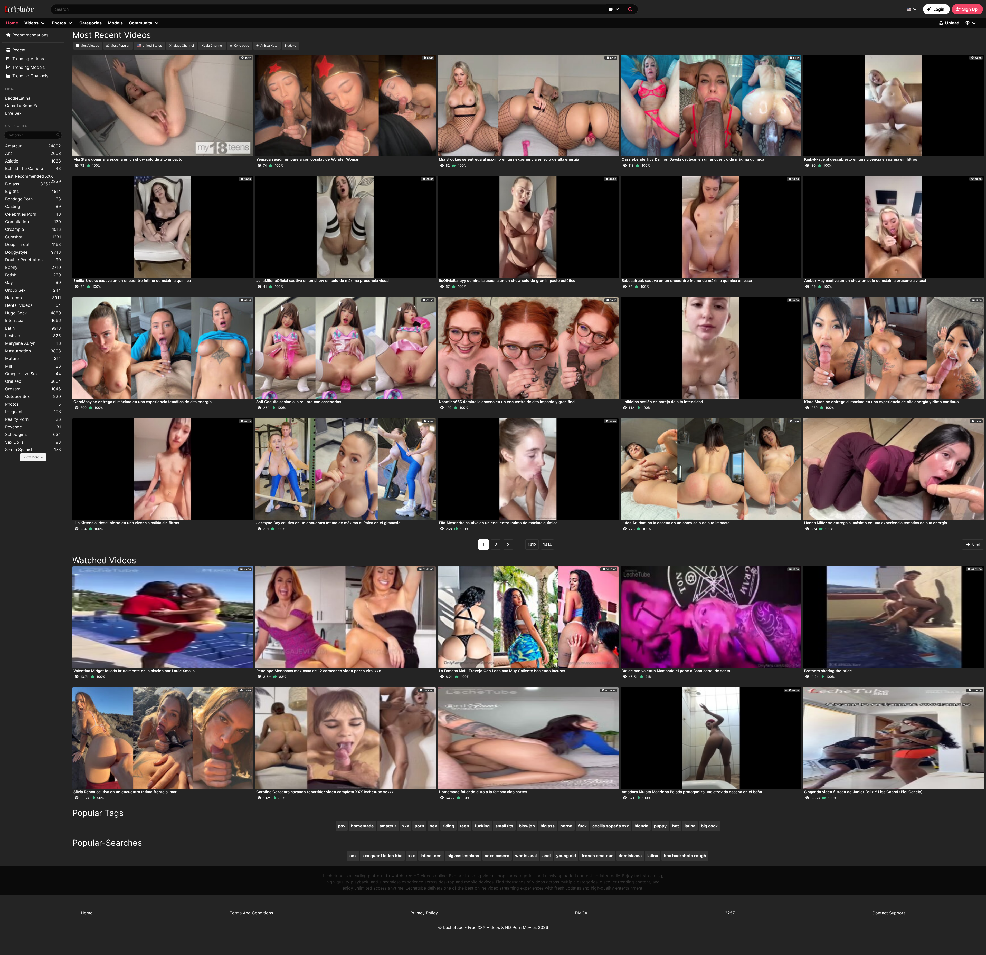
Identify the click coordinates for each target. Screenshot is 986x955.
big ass (548, 825)
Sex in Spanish (33, 449)
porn (419, 825)
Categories (90, 22)
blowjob (527, 825)
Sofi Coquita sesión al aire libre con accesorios (298, 401)
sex (433, 825)
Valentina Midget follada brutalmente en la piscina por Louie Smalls (134, 670)
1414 (547, 544)
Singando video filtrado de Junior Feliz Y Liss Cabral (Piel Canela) (863, 792)
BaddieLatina (17, 98)
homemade (362, 825)
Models (115, 22)
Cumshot (33, 237)
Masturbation (33, 351)
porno (566, 825)
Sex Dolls (33, 442)
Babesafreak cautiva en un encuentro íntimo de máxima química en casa (687, 280)
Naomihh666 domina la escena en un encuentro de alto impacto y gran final (507, 401)
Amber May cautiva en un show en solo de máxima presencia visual (865, 280)
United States (152, 45)
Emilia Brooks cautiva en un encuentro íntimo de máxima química (132, 280)
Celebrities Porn (33, 214)
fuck (582, 825)
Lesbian (33, 335)
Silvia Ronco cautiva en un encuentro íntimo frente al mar (125, 792)
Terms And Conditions (251, 912)
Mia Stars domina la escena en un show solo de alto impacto (127, 159)
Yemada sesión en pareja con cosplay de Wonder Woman (307, 159)
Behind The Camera (33, 168)
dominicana (630, 855)
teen (464, 825)
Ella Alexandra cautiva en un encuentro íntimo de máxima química (498, 523)
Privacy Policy (424, 912)
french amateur (597, 855)
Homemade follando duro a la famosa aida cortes (483, 792)
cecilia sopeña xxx (610, 825)
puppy (660, 825)
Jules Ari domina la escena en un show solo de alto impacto (676, 523)
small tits (504, 825)
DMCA (581, 912)
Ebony (33, 267)
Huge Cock (33, 313)
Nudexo (290, 45)
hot (675, 825)
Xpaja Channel (212, 45)
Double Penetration (33, 259)
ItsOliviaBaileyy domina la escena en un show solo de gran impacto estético (507, 280)
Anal (33, 153)
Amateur (33, 145)
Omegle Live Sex (33, 373)
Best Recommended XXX (33, 177)
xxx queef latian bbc (382, 855)
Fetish (33, 275)
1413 (532, 544)
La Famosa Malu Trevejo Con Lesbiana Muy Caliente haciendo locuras (502, 670)
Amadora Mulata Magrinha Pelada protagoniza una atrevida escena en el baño (692, 792)
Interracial (33, 320)
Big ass (28, 183)
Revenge (33, 426)
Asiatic (33, 161)
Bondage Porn (33, 199)
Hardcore (33, 297)
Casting (33, 206)
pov (341, 825)
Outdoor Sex (33, 396)
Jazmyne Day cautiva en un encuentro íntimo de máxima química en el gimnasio (328, 523)
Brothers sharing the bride (828, 670)
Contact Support (888, 912)
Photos (33, 404)
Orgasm (33, 388)
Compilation (33, 221)
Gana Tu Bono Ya (22, 105)
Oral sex (33, 381)
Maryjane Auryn (33, 343)
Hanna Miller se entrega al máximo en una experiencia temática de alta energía (875, 523)
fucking (482, 825)
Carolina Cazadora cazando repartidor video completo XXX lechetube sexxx (325, 792)
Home (12, 22)
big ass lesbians (463, 855)
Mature (33, 358)
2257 (730, 912)
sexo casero (497, 855)
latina (690, 825)
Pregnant (33, 411)
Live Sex (13, 113)
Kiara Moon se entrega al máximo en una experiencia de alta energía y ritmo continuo (881, 401)
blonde (641, 825)
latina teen (431, 855)
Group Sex (33, 290)
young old (566, 855)
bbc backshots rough (685, 855)
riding (448, 825)
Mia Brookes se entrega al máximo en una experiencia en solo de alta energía (509, 159)
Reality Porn (33, 419)
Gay (33, 282)
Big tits (33, 191)
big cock (709, 825)
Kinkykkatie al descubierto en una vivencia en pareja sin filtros (860, 159)
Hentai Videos (33, 305)
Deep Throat (33, 244)
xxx (405, 825)
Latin (33, 328)
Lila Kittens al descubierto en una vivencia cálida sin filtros (126, 523)
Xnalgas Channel (181, 45)
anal (546, 855)
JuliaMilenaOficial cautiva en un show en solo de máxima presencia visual (323, 280)
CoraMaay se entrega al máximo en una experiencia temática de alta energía (142, 401)
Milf (33, 366)
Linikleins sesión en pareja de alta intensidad (662, 401)
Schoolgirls (33, 434)
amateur (388, 825)
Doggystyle (33, 252)
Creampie (33, 229)
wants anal (526, 855)
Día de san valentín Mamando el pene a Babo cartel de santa (676, 670)
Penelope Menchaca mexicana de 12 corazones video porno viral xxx (318, 670)
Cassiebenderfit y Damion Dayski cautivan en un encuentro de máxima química (693, 159)
